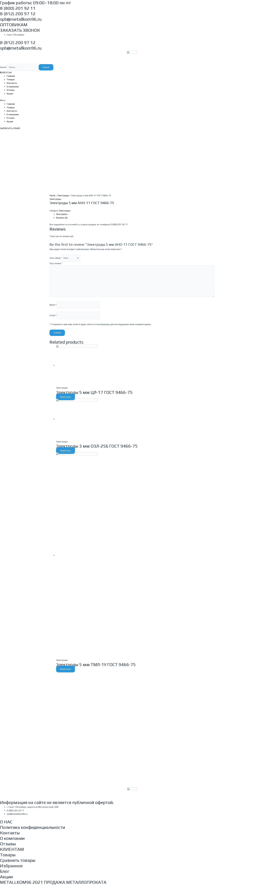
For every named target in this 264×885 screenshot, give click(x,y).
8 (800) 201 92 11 (17, 8)
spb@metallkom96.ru (21, 19)
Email (53, 315)
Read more (65, 397)
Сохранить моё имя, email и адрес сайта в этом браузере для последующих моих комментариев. (101, 324)
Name (53, 305)
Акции (10, 93)
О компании (13, 86)
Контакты (12, 83)
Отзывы (10, 90)
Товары (11, 79)
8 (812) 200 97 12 (17, 13)
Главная (11, 76)
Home (52, 195)
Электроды (63, 195)
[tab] (135, 214)
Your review (56, 263)
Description (61, 214)
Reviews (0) (62, 217)
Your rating (56, 258)
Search (3, 67)
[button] (132, 100)
